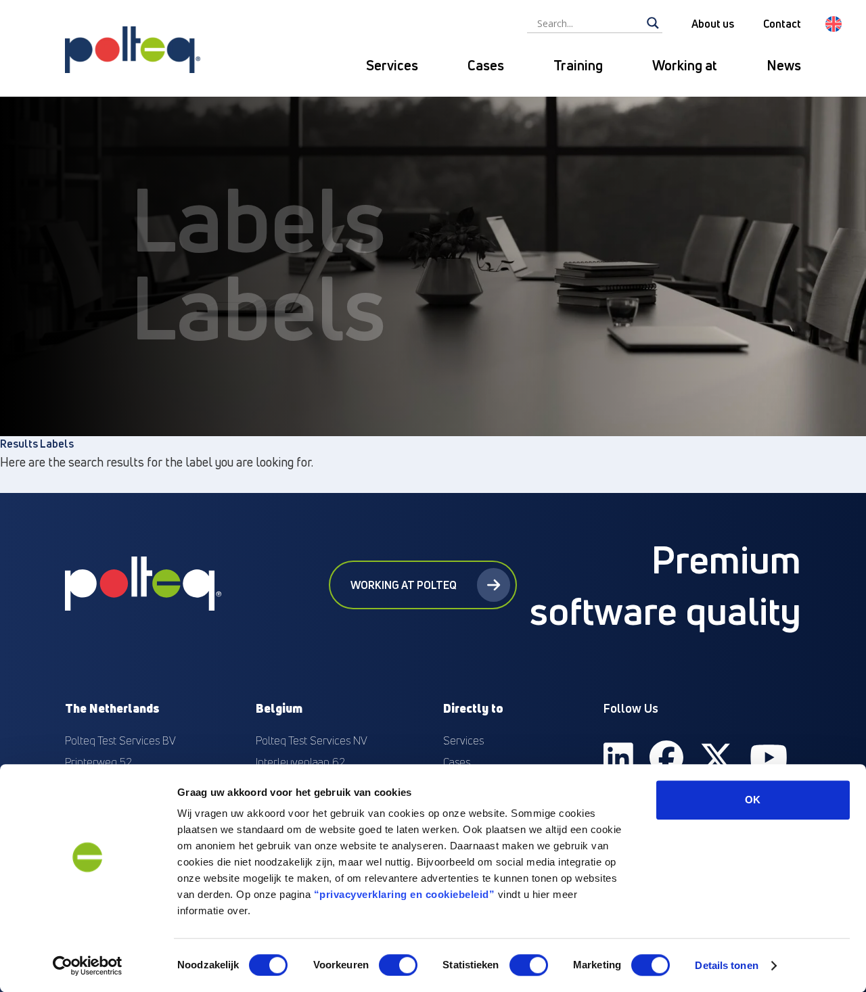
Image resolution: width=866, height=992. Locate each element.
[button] (833, 24)
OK (752, 799)
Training (578, 65)
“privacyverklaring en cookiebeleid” (404, 894)
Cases (486, 65)
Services (392, 65)
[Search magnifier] (652, 23)
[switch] (398, 965)
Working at (684, 65)
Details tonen (726, 965)
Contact (782, 23)
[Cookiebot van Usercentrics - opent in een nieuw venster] (87, 965)
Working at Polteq (403, 584)
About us (712, 23)
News (784, 65)
